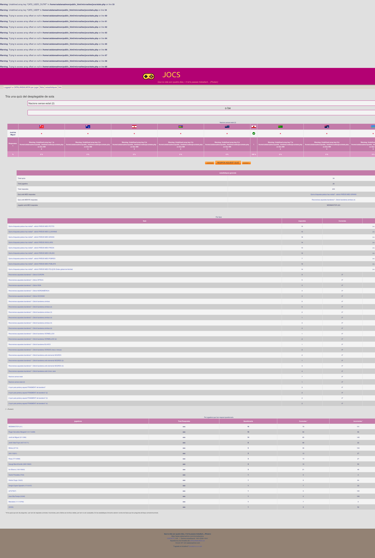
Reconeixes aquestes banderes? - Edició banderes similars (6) (30, 328)
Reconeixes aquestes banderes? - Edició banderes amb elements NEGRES (35, 355)
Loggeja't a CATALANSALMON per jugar (21, 87)
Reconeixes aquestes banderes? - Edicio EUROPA (26, 274)
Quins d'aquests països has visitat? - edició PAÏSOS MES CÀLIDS (31, 253)
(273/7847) (12, 491)
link (60, 87)
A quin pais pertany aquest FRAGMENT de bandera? (27, 387)
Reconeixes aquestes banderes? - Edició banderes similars (29, 301)
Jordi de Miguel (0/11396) (17, 437)
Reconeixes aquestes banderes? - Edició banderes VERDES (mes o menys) (35, 350)
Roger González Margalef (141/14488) (22, 432)
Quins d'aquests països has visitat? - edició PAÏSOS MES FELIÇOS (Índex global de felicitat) (41, 269)
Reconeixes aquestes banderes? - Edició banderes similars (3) (30, 312)
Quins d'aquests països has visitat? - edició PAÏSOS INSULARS (31, 242)
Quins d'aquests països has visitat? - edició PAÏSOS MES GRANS (333, 194)
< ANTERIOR (209, 163)
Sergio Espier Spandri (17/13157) (20, 485)
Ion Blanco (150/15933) (17, 469)
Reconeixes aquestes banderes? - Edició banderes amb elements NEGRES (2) (36, 360)
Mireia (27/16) (13, 448)
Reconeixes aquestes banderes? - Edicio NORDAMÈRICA (29, 291)
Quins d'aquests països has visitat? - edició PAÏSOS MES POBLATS (32, 264)
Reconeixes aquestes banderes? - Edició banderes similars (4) (333, 200)
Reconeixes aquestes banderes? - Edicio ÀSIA (25, 285)
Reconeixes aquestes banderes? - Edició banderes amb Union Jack (32, 371)
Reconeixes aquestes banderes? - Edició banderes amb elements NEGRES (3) (36, 366)
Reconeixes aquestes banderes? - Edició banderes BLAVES (30, 344)
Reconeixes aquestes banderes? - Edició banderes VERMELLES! (31, 333)
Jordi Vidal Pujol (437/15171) (19, 442)
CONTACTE (171, 538)
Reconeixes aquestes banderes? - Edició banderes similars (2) (30, 307)
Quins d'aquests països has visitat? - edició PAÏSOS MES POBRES (32, 258)
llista (42, 87)
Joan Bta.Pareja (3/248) (17, 496)
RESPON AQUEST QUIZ (228, 162)
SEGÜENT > (246, 163)
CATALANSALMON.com (197, 541)
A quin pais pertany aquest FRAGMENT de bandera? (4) (28, 403)
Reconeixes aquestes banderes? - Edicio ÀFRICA (26, 280)
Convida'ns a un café (195, 546)
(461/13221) (13, 453)
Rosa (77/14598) (14, 459)
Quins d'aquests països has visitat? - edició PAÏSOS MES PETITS (31, 226)
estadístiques (51, 87)
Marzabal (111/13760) (16, 502)
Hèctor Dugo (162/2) (16, 480)
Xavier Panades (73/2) (16, 475)
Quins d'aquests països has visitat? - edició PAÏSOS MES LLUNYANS (33, 231)
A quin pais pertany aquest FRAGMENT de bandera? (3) (28, 398)
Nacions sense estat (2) (17, 382)
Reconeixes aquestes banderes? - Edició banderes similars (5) (30, 323)
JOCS (171, 74)
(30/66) (11, 507)
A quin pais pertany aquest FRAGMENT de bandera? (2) (28, 393)
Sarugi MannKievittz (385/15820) (20, 464)
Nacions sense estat (16, 376)
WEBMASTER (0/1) (15, 426)
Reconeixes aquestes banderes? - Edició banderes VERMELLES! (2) (33, 339)
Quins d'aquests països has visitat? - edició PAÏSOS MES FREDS (31, 248)
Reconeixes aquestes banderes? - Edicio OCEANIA (27, 296)
